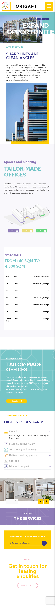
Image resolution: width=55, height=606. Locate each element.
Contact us (26, 585)
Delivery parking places (23, 455)
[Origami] (21, 6)
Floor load (15, 431)
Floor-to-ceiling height (22, 444)
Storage (14, 460)
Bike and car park (19, 466)
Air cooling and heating (23, 449)
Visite (11, 231)
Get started (16, 401)
